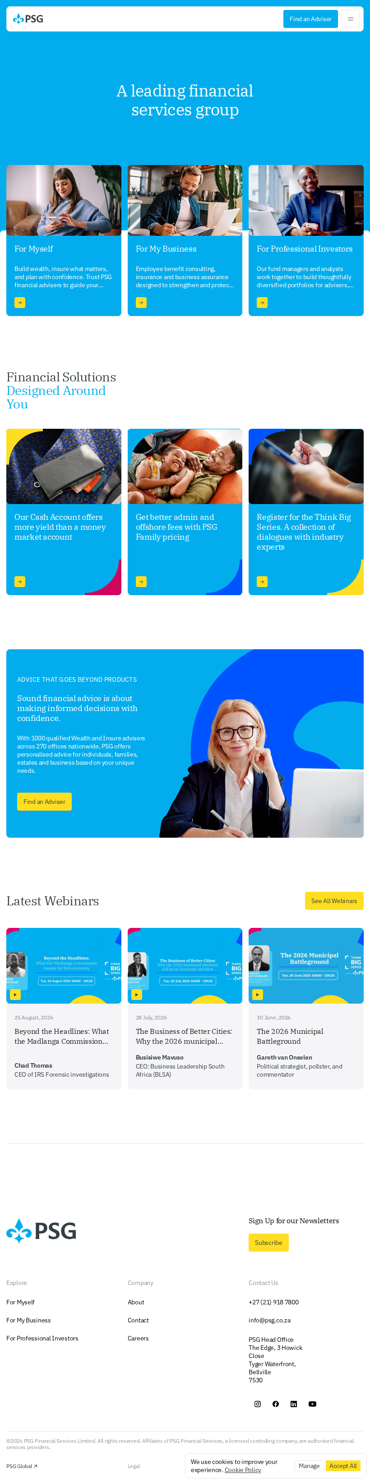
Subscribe (268, 1243)
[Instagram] (257, 1404)
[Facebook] (276, 1404)
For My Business (28, 1320)
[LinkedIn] (294, 1404)
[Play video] (15, 994)
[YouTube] (312, 1404)
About (136, 1302)
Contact (138, 1320)
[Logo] (28, 19)
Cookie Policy (243, 1470)
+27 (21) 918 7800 (273, 1302)
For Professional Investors (42, 1338)
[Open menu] (351, 19)
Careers (138, 1338)
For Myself (20, 1302)
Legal (134, 1466)
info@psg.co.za (269, 1320)
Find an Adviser (311, 19)
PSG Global (19, 1466)
